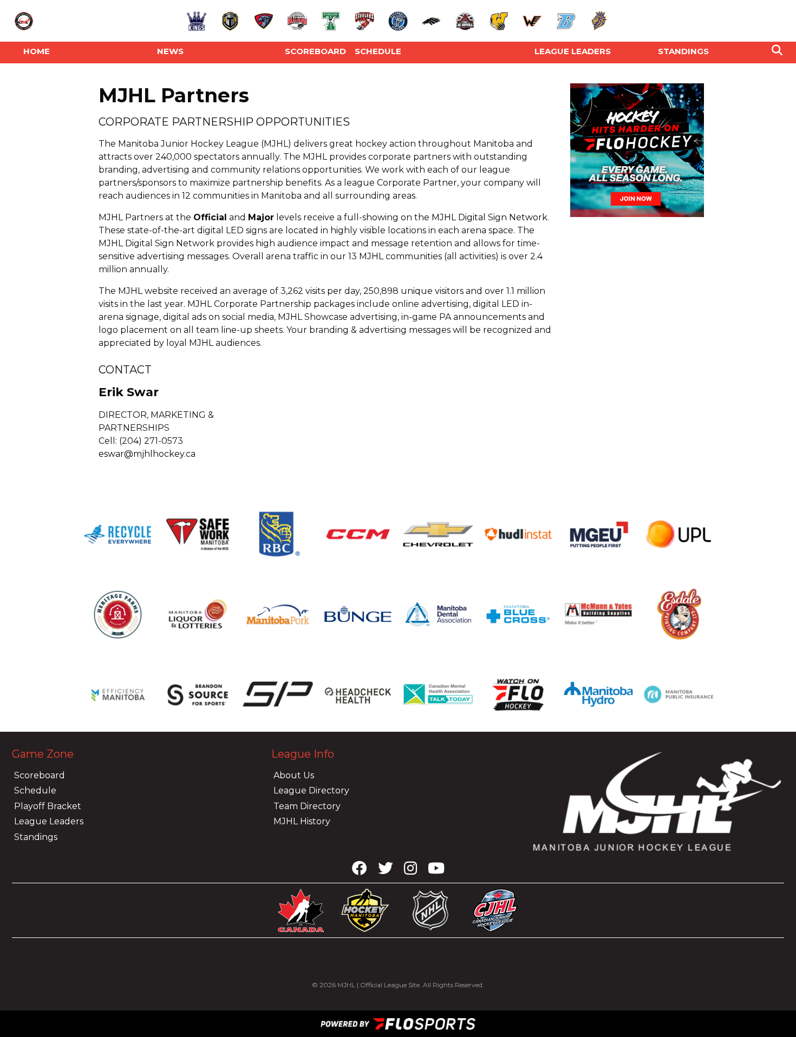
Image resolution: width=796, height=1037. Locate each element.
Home (36, 51)
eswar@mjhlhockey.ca (148, 454)
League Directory (311, 790)
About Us (293, 775)
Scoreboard (315, 51)
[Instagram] (410, 870)
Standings (683, 51)
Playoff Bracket (47, 806)
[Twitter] (385, 870)
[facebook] (359, 870)
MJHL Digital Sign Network (489, 217)
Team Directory (307, 806)
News (170, 51)
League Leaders (48, 821)
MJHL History (301, 821)
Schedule (378, 51)
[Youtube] (436, 870)
